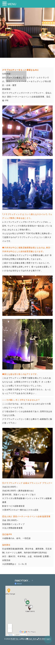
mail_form (32, 639)
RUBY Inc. (15, 639)
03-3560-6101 (45, 639)
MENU (12, 4)
